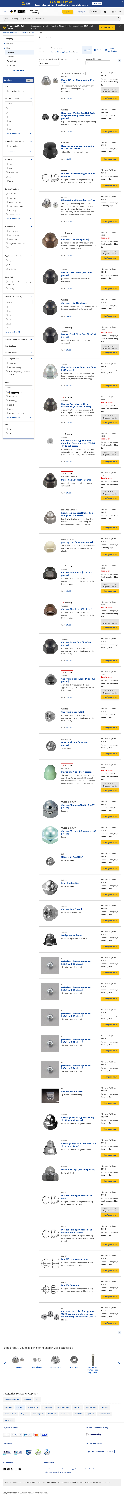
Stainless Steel (13, 173)
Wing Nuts (24, 1414)
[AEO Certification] (28, 1452)
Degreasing (12, 363)
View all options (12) (13, 332)
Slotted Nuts (11, 65)
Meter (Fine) (12, 240)
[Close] (120, 26)
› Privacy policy (72, 1469)
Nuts (33, 32)
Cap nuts (10, 52)
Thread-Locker (13, 265)
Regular (11, 261)
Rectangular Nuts (63, 1407)
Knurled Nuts (65, 1414)
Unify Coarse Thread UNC (17, 244)
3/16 (10, 328)
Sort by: (75, 59)
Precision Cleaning (14, 368)
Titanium (11, 181)
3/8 (9, 324)
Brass (10, 164)
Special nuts (9, 1420)
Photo (99, 50)
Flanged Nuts (11, 61)
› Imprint (47, 1469)
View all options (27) (13, 133)
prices (76, 52)
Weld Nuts (77, 1407)
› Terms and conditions (58, 1469)
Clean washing (13, 146)
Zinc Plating (12, 211)
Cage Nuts (90, 1414)
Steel (10, 177)
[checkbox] (19, 108)
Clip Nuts (78, 1414)
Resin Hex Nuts (10, 1414)
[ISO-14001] (18, 1452)
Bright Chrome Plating (15, 206)
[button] (97, 3)
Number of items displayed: (49, 59)
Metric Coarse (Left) (15, 235)
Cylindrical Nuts (104, 1414)
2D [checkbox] (9, 429)
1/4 (9, 316)
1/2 (9, 311)
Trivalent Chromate (15, 202)
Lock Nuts (104, 1407)
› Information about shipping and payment (58, 1472)
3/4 (9, 320)
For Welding (12, 269)
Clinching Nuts (38, 1414)
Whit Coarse (12, 248)
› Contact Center (98, 1469)
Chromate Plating (14, 215)
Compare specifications (112, 49)
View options (10, 152)
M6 (9, 130)
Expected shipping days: (94, 59)
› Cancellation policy (85, 1469)
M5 (9, 121)
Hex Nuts (10, 56)
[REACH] (47, 1452)
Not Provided (12, 194)
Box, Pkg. (11, 289)
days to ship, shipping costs (61, 52)
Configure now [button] (110, 98)
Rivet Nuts (52, 1414)
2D (67, 98)
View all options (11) (13, 218)
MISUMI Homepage (10, 32)
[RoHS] (38, 1452)
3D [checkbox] (9, 433)
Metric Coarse (13, 231)
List (88, 50)
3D (70, 98)
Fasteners (24, 32)
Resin (10, 169)
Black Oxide (12, 198)
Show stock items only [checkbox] (17, 91)
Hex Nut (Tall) (91, 1407)
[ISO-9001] (7, 1452)
